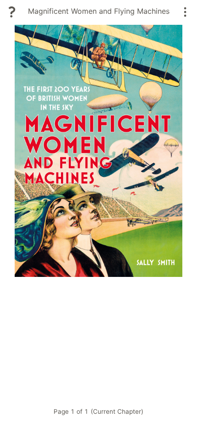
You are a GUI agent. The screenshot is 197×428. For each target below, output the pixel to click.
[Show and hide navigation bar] (185, 12)
